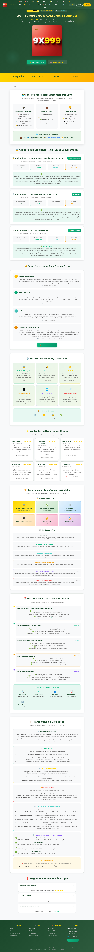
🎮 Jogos (59, 1)
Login (11, 928)
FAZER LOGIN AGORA (37, 62)
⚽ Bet (20, 4)
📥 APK (44, 4)
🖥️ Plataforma (32, 4)
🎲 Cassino (45, 1)
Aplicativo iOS (51, 933)
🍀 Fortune (52, 1)
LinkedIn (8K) (24, 138)
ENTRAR (79, 4)
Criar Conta (12, 931)
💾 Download (58, 4)
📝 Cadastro (46, 7)
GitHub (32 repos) (36, 138)
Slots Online (32, 928)
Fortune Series (32, 933)
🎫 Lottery (71, 1)
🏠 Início (21, 1)
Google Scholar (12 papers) (52, 138)
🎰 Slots (38, 1)
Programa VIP (13, 935)
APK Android (51, 928)
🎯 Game (65, 1)
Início (11, 86)
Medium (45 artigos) (67, 138)
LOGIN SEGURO (73, 940)
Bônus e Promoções (15, 933)
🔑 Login (72, 4)
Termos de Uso (61, 949)
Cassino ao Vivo (33, 931)
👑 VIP (33, 1)
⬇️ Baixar (51, 4)
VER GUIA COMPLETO (57, 62)
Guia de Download (52, 935)
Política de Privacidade (52, 949)
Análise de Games (33, 935)
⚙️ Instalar (65, 4)
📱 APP (39, 4)
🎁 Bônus (27, 1)
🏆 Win (25, 4)
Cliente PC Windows (53, 931)
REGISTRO (87, 4)
